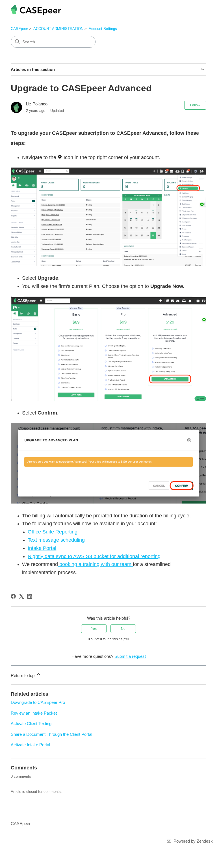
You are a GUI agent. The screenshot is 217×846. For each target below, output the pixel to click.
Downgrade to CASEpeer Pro (38, 702)
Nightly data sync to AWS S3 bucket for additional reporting (94, 556)
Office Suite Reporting (52, 532)
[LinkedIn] (29, 596)
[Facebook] (13, 596)
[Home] (36, 10)
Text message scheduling (56, 540)
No (123, 629)
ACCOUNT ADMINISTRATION (58, 29)
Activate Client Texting (31, 723)
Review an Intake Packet (34, 713)
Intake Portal (42, 548)
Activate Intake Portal (30, 744)
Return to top (23, 675)
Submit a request (130, 656)
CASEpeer (19, 29)
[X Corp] (21, 596)
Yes (94, 629)
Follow (195, 105)
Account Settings (103, 29)
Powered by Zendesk (193, 841)
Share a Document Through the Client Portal (51, 734)
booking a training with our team (95, 564)
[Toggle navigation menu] (196, 10)
